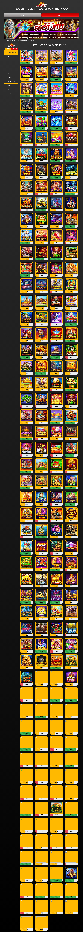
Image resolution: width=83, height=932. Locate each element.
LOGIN (23, 15)
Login (8, 49)
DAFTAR (60, 15)
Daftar (14, 49)
